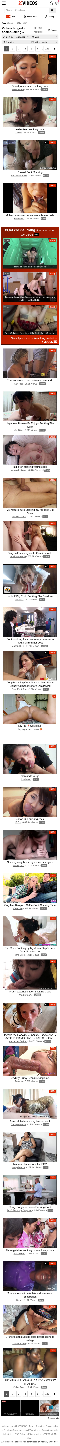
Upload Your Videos (31, 1430)
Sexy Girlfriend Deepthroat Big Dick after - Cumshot (30, 333)
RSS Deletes (20, 1434)
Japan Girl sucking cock (30, 819)
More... (30, 1438)
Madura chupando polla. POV (30, 1164)
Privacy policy (52, 1426)
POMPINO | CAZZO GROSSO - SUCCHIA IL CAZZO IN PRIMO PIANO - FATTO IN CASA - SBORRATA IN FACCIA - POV (30, 1038)
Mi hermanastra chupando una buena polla (30, 215)
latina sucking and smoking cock (30, 266)
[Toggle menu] (4, 3)
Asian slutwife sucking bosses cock (30, 1121)
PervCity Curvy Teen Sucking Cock (30, 1078)
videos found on (30, 232)
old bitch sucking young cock (30, 466)
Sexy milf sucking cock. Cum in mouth (30, 553)
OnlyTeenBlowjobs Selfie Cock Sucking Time (30, 905)
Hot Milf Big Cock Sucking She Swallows (30, 596)
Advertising (8, 1434)
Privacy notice (34, 1434)
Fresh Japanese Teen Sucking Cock (30, 991)
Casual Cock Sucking (30, 172)
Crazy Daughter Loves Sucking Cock (30, 1207)
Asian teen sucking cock (30, 129)
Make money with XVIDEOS (14, 1426)
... (42, 48)
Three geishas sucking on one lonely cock (30, 1250)
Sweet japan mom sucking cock (30, 86)
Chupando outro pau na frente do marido (30, 380)
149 (47, 48)
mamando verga (30, 776)
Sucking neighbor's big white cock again (30, 862)
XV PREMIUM (49, 1434)
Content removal (49, 1430)
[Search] (52, 10)
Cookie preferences (12, 1430)
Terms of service (36, 1426)
